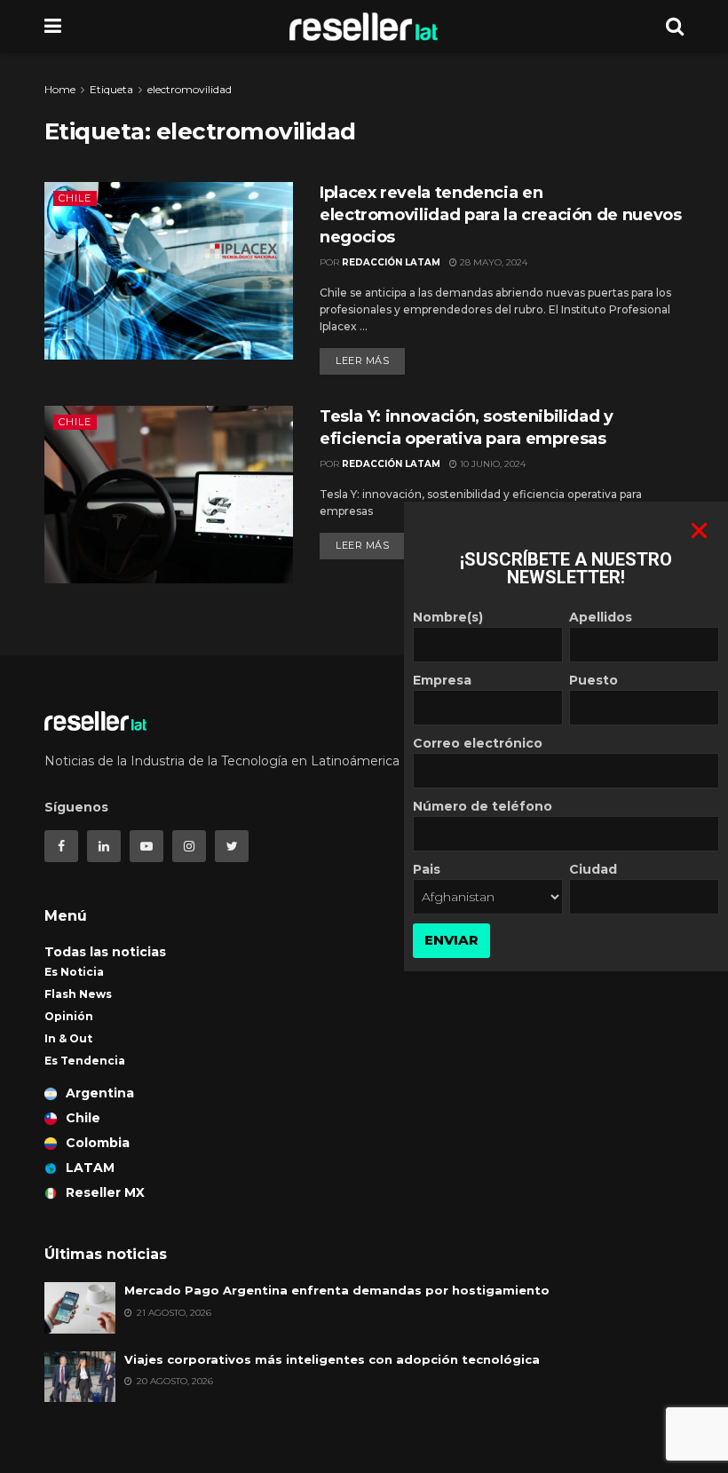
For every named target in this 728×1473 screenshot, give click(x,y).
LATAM (90, 1168)
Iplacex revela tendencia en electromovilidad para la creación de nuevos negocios (501, 215)
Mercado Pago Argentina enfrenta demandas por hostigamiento (337, 1290)
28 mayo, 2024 (492, 262)
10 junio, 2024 (491, 464)
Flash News (78, 994)
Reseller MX (105, 1192)
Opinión (68, 1016)
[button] (699, 530)
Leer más (362, 360)
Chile (75, 198)
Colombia (98, 1143)
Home (59, 89)
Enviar (451, 939)
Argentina (100, 1093)
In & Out (68, 1038)
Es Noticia (74, 971)
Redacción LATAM (391, 262)
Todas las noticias (105, 952)
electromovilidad (189, 89)
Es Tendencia (84, 1060)
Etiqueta (111, 89)
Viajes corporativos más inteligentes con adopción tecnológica (332, 1359)
